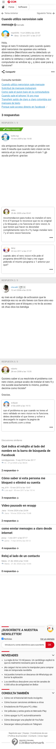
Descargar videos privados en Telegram (23, 724)
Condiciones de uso (39, 733)
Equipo (26, 733)
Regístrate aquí (15, 733)
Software (22, 7)
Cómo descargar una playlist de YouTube (23, 720)
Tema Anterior (11, 13)
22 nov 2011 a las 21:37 (30, 35)
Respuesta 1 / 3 (10, 123)
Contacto (33, 736)
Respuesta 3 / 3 (10, 361)
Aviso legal (43, 736)
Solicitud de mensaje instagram (19, 88)
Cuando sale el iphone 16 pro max (20, 95)
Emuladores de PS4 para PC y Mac (20, 706)
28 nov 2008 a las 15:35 (21, 371)
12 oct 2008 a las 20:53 (21, 290)
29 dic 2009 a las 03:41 (21, 213)
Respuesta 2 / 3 (10, 280)
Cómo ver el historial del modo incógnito (23, 698)
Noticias (8, 639)
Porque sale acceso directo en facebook (23, 106)
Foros (11, 7)
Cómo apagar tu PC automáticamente (22, 715)
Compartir (10, 72)
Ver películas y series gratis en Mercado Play (25, 711)
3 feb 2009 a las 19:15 (20, 406)
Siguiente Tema (44, 13)
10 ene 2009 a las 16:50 (21, 139)
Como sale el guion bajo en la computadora (25, 91)
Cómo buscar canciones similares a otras (24, 702)
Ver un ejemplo (47, 639)
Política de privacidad (18, 736)
